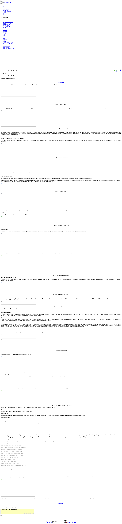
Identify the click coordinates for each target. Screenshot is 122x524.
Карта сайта (5, 10)
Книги (4, 12)
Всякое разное (6, 9)
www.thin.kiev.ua (7, 2)
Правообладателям (7, 14)
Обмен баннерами (7, 11)
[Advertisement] (39, 60)
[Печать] (117, 71)
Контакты (5, 6)
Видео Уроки (6, 13)
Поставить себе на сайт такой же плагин (29, 513)
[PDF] (115, 71)
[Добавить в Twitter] (3, 511)
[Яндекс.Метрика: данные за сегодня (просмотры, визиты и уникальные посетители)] (71, 522)
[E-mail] (120, 71)
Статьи (4, 8)
